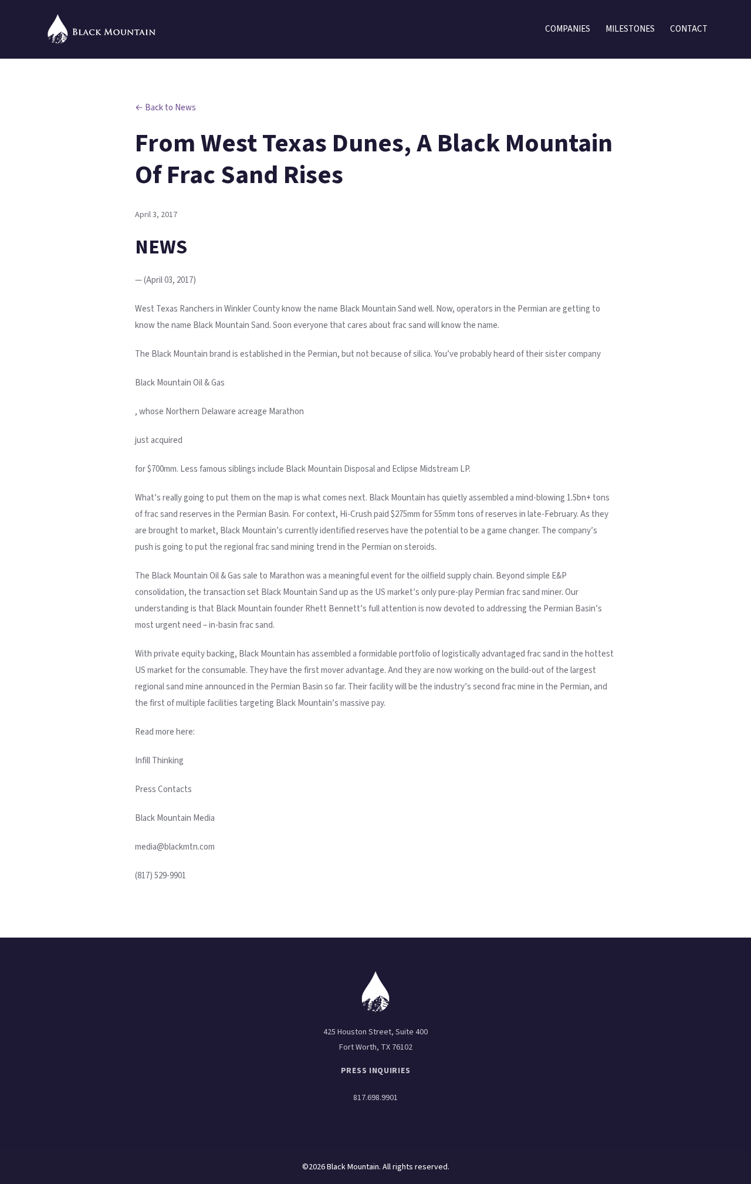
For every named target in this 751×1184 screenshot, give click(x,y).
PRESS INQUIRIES (376, 1071)
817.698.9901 (375, 1098)
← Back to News (165, 108)
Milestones (630, 29)
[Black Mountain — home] (102, 30)
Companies (567, 29)
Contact (689, 29)
